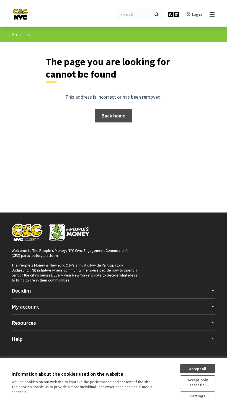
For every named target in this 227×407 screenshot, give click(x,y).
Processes (21, 34)
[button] (113, 290)
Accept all (197, 368)
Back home (113, 115)
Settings (197, 395)
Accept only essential (198, 382)
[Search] (156, 14)
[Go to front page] (35, 14)
